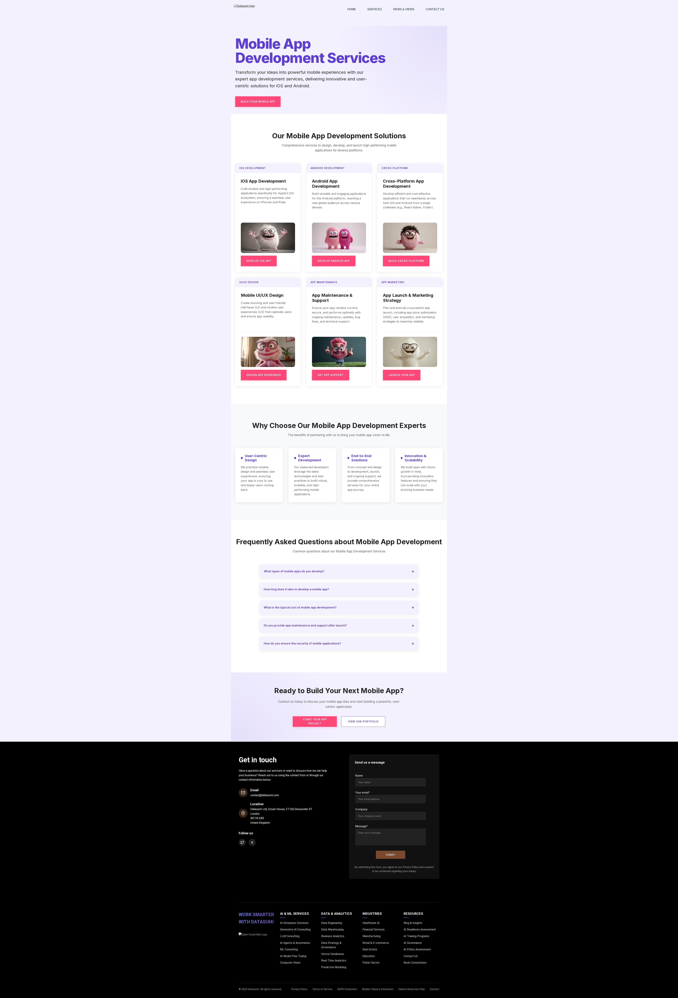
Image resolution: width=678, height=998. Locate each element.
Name (359, 775)
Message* (361, 826)
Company (361, 809)
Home (351, 9)
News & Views (403, 9)
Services (374, 9)
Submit (391, 854)
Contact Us (435, 9)
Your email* (362, 792)
